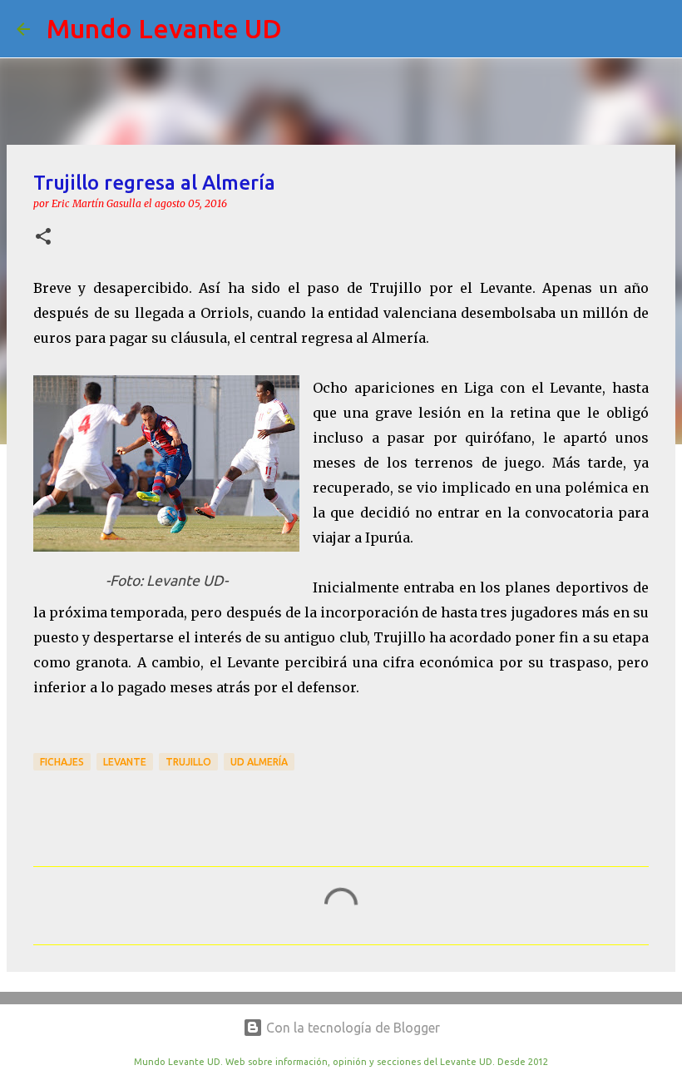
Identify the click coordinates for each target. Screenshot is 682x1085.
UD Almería (259, 761)
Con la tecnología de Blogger (351, 1027)
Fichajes (62, 761)
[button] (43, 237)
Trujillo (188, 761)
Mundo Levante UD (164, 28)
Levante (124, 761)
